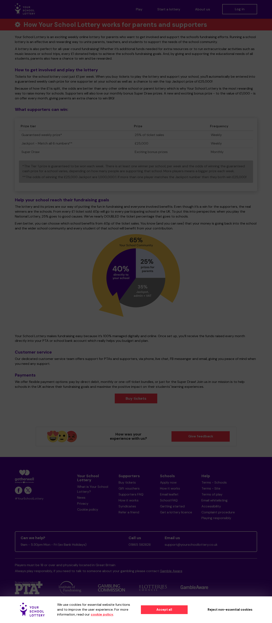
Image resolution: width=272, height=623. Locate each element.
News (81, 497)
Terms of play (211, 494)
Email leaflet (169, 494)
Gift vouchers (129, 488)
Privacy (82, 503)
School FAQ (169, 500)
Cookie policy (87, 509)
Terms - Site (210, 488)
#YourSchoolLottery (29, 498)
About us (202, 9)
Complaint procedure (218, 512)
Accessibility (211, 506)
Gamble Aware (171, 571)
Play (139, 9)
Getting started (172, 506)
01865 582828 (140, 544)
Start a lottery (168, 9)
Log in (240, 9)
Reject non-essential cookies (230, 610)
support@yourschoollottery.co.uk (191, 544)
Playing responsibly (216, 518)
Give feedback (200, 436)
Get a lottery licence (176, 512)
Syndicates (127, 506)
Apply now (168, 482)
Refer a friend (129, 512)
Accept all (164, 610)
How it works (129, 500)
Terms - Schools (214, 482)
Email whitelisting (214, 500)
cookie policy (102, 614)
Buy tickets (136, 398)
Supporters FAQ (131, 494)
